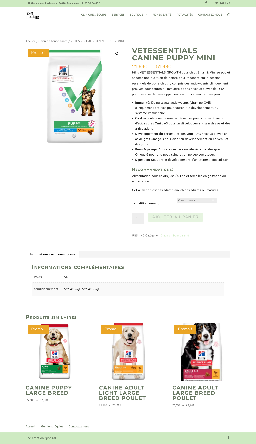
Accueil (30, 41)
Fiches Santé (161, 14)
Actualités (185, 14)
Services (118, 14)
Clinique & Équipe (93, 14)
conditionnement (146, 203)
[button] (117, 53)
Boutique (136, 14)
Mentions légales (52, 427)
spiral (50, 438)
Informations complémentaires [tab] (52, 254)
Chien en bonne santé (52, 41)
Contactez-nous (210, 14)
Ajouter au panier (175, 217)
